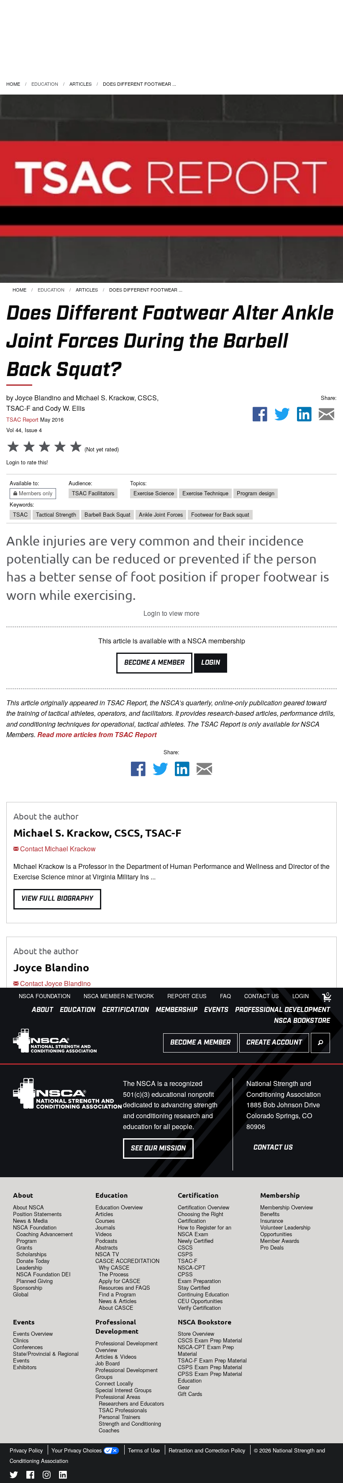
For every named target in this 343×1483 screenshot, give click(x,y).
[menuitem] (39, 1010)
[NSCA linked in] (63, 1476)
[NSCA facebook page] (30, 1476)
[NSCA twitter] (14, 1476)
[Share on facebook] (260, 415)
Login (210, 662)
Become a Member (154, 662)
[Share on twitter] (282, 415)
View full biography (57, 898)
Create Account (274, 1042)
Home (13, 83)
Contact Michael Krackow (57, 848)
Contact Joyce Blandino (54, 983)
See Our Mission (158, 1148)
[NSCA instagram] (47, 1476)
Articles (80, 83)
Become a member (200, 1042)
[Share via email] (326, 415)
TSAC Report (22, 419)
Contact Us (273, 1147)
